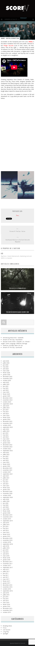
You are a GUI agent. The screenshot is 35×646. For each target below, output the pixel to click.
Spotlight (5, 633)
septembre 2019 (8, 521)
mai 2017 (5, 575)
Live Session (6, 630)
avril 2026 (6, 369)
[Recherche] (33, 19)
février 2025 (6, 394)
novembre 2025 (7, 378)
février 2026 (6, 373)
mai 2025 (5, 388)
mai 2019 (5, 528)
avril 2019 (6, 530)
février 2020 (6, 511)
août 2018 (6, 546)
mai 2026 (5, 367)
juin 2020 (5, 503)
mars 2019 (6, 532)
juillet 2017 (6, 571)
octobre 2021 (7, 472)
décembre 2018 (7, 538)
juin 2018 (5, 550)
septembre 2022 (8, 450)
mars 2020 (6, 509)
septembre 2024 (8, 404)
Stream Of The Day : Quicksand (12, 347)
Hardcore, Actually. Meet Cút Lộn (13, 345)
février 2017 (6, 581)
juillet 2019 (6, 524)
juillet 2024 (6, 408)
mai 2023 (5, 435)
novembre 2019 (7, 517)
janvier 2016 (6, 606)
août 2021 (6, 476)
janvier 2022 (6, 466)
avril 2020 (6, 507)
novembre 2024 (7, 400)
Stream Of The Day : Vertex (17, 231)
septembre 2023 (8, 427)
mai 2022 (5, 458)
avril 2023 (6, 437)
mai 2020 (5, 505)
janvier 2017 (6, 583)
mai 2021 (5, 482)
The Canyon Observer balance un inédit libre (17, 312)
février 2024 (6, 417)
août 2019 (6, 523)
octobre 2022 (7, 449)
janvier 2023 (6, 443)
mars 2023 (6, 439)
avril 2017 (6, 577)
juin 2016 (5, 597)
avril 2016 (6, 600)
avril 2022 (6, 460)
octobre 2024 (7, 402)
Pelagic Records (8, 45)
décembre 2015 (7, 608)
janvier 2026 (6, 374)
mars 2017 (6, 579)
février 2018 (6, 558)
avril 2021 (6, 484)
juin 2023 (5, 433)
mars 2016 (6, 602)
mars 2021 (6, 486)
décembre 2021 (7, 468)
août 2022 (6, 452)
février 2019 (6, 534)
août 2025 (6, 382)
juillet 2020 (6, 501)
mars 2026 (6, 371)
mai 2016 (5, 599)
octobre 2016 (7, 589)
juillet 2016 (6, 595)
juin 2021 (5, 480)
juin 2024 (5, 410)
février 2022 (6, 464)
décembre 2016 (7, 585)
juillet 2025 (6, 384)
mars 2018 (6, 556)
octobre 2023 (7, 425)
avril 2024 (6, 413)
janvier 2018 (6, 560)
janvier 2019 (6, 536)
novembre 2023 (7, 423)
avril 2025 (6, 390)
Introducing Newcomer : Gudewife (13, 338)
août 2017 (6, 569)
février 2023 (6, 441)
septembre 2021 (8, 474)
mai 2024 (5, 411)
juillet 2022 (6, 454)
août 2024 (6, 406)
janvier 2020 (6, 513)
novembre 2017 (7, 563)
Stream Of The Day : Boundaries (12, 339)
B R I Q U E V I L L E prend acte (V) (17, 288)
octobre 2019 (7, 519)
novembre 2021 (7, 470)
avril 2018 (6, 554)
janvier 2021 (6, 489)
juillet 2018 (6, 548)
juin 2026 (5, 365)
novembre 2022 (7, 447)
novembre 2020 (7, 493)
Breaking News (7, 626)
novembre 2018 (7, 540)
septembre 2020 (8, 497)
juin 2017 (5, 573)
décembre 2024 (7, 398)
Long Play (6, 632)
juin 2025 (5, 386)
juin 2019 (5, 526)
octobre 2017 (7, 565)
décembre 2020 (7, 491)
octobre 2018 (7, 542)
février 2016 (6, 604)
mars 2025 (6, 392)
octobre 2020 (7, 495)
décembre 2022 (7, 445)
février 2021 (6, 487)
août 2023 (6, 429)
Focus (4, 628)
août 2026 (6, 361)
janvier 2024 (6, 419)
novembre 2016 (7, 587)
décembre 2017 (7, 562)
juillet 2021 (6, 478)
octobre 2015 (7, 612)
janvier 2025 (6, 396)
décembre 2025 (7, 376)
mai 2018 (5, 552)
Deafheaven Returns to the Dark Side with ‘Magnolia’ (18, 241)
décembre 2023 (7, 421)
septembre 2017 (8, 567)
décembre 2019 (7, 515)
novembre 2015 (7, 610)
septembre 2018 (8, 544)
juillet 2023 (6, 431)
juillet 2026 (6, 363)
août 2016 (6, 593)
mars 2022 (6, 462)
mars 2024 (6, 415)
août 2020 (6, 499)
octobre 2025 (7, 380)
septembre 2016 (8, 591)
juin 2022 (5, 456)
